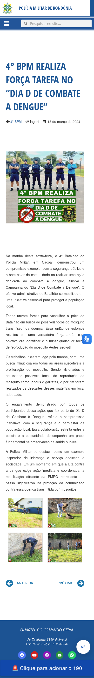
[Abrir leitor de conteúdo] (83, 647)
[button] (6, 23)
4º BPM (16, 121)
